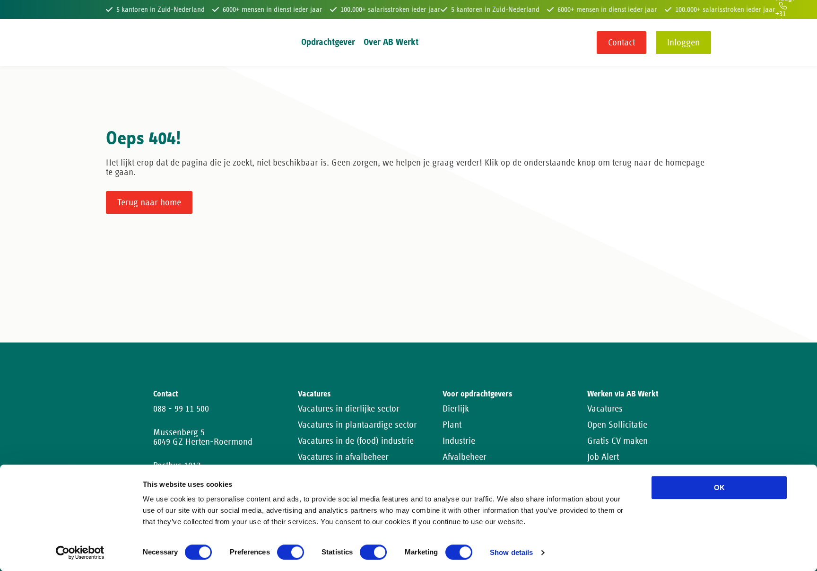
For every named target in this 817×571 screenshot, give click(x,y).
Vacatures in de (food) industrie (356, 441)
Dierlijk (456, 408)
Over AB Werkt (391, 42)
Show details (511, 553)
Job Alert (603, 457)
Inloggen (683, 42)
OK (719, 487)
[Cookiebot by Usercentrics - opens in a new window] (80, 552)
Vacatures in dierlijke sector (349, 408)
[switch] (290, 552)
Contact (621, 42)
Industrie (459, 441)
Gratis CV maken (617, 441)
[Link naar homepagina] (123, 42)
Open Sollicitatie (617, 425)
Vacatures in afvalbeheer (343, 457)
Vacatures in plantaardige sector (357, 425)
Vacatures (605, 408)
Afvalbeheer (465, 457)
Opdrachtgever (328, 42)
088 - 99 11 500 (181, 408)
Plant (452, 425)
